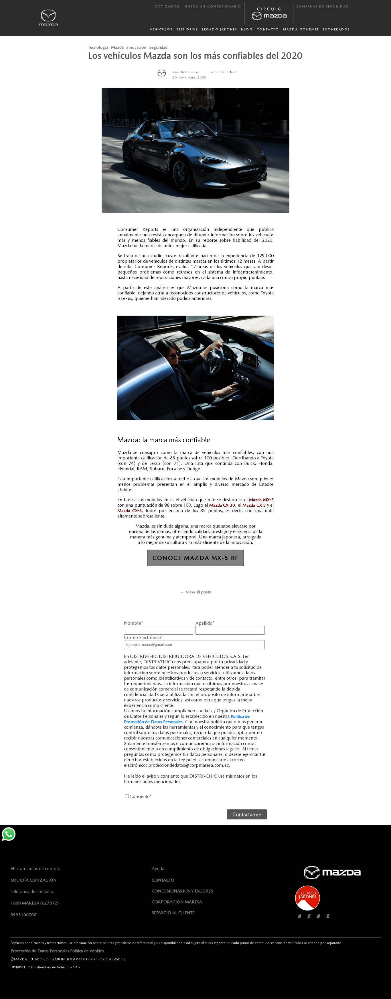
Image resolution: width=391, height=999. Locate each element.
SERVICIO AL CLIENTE (173, 912)
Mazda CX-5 (129, 510)
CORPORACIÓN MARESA (177, 901)
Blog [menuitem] (246, 29)
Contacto (163, 880)
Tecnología (98, 47)
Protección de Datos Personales (40, 950)
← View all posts (195, 592)
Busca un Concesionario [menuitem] (213, 6)
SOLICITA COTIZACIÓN (34, 880)
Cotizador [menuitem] (167, 6)
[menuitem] (268, 13)
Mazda (117, 47)
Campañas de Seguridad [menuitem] (322, 6)
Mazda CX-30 (222, 505)
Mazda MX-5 (261, 499)
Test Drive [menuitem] (187, 29)
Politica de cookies (87, 950)
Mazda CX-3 (254, 505)
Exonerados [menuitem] (336, 29)
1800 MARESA (35, 903)
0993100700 (23, 914)
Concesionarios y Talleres (182, 891)
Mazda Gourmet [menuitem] (301, 29)
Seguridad (158, 47)
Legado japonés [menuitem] (219, 29)
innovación (136, 47)
